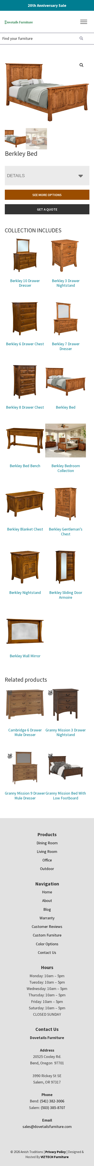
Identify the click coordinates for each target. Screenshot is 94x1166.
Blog (47, 909)
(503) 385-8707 (53, 1107)
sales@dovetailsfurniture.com (47, 1126)
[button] (81, 65)
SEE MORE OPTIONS (47, 195)
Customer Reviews (47, 926)
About (47, 900)
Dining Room (47, 842)
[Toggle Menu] (83, 22)
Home (47, 891)
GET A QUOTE (47, 209)
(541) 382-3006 (52, 1101)
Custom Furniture (47, 935)
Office (47, 860)
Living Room (47, 851)
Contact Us (47, 952)
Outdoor (47, 868)
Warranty (47, 917)
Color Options (47, 943)
